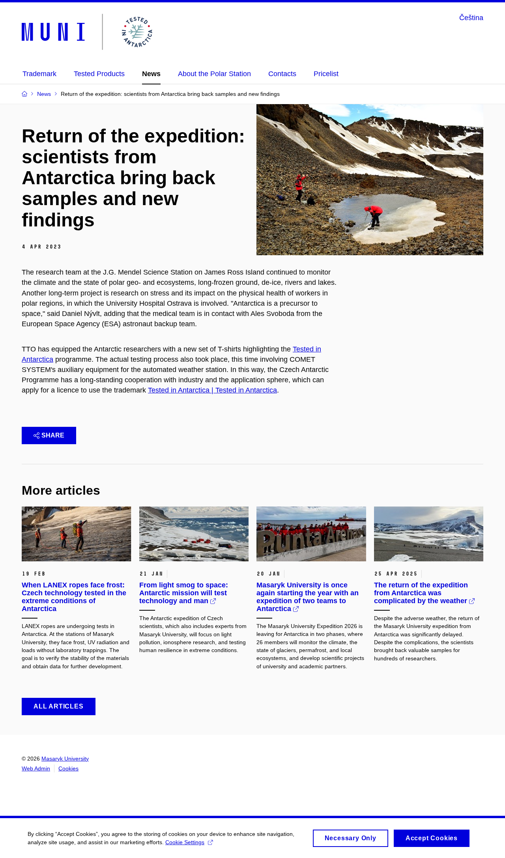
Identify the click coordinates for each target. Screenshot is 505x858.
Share (52, 435)
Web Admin (36, 768)
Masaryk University (65, 758)
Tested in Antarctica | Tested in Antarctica (212, 390)
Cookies (68, 768)
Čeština (471, 18)
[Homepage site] (88, 32)
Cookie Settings (184, 842)
